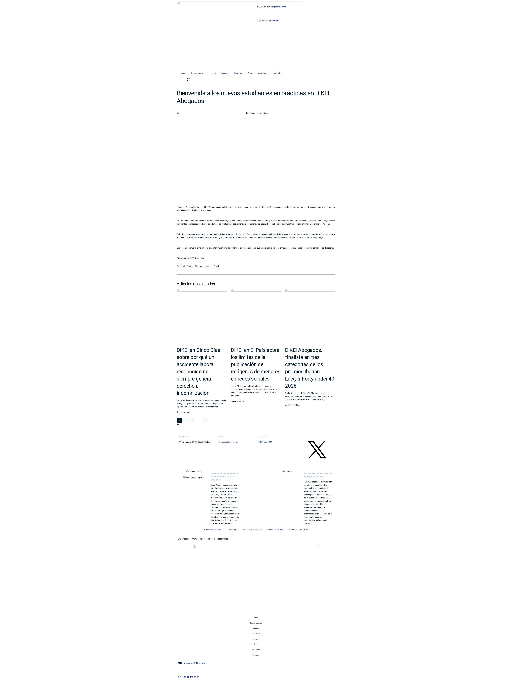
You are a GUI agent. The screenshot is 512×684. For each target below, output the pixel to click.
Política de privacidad (252, 529)
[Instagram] (195, 79)
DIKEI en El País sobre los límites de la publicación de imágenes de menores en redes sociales (255, 364)
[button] (181, 266)
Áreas (250, 73)
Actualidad (262, 73)
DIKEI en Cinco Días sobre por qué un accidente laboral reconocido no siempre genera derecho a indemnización (198, 371)
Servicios (225, 73)
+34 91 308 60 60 (270, 20)
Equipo (213, 73)
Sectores (238, 73)
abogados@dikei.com (275, 6)
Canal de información (213, 529)
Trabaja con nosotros (298, 529)
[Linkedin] (181, 79)
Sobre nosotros (198, 73)
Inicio (183, 73)
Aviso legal (233, 529)
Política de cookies (275, 529)
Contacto (277, 73)
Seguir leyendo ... (184, 412)
